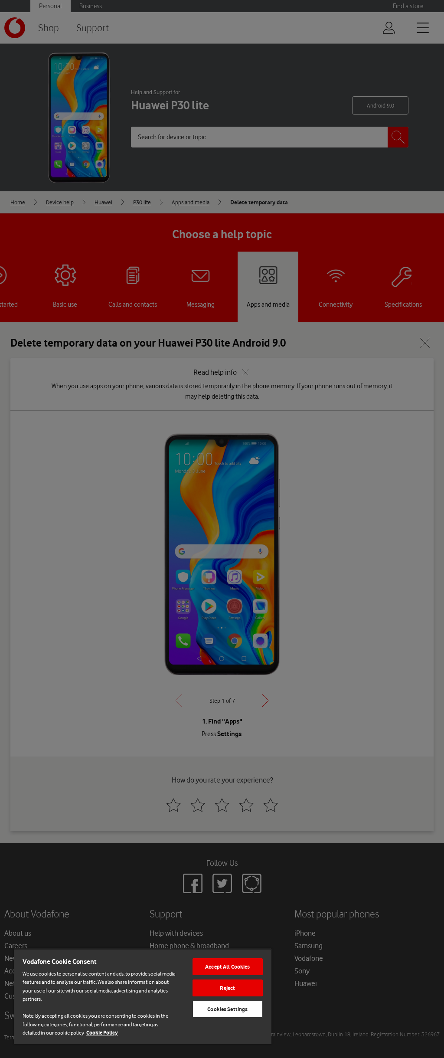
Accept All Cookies (227, 966)
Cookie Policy (102, 1032)
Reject (227, 988)
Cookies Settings (227, 1009)
